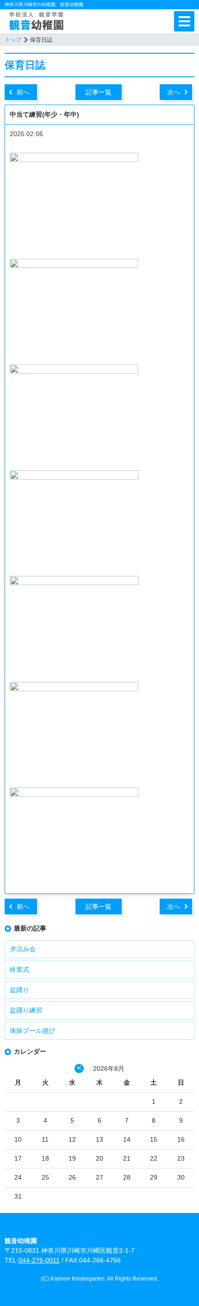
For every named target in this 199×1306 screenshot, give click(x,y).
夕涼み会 (23, 949)
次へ (173, 92)
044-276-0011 (39, 1260)
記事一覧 (99, 92)
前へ (23, 92)
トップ (13, 40)
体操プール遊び (32, 1030)
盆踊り (19, 990)
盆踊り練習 (26, 1010)
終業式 (19, 969)
